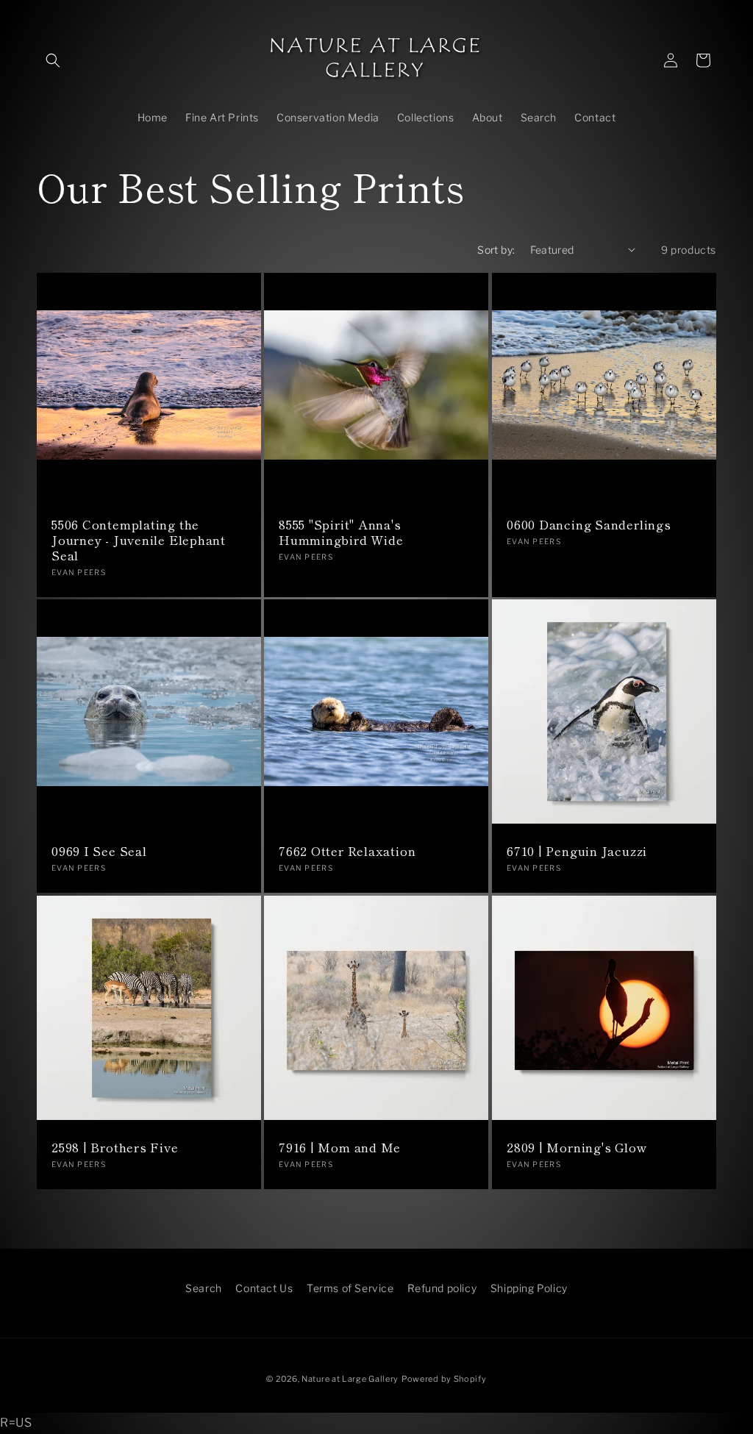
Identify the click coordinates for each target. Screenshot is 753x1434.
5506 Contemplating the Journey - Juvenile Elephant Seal (138, 540)
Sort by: (496, 249)
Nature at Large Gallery (350, 1379)
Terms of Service (350, 1288)
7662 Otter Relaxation (347, 852)
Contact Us (264, 1288)
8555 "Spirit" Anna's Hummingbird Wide (341, 532)
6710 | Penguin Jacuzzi (577, 852)
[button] (53, 60)
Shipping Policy (529, 1288)
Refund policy (442, 1288)
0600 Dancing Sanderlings (589, 524)
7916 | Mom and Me (340, 1148)
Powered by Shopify (444, 1379)
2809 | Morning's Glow (576, 1148)
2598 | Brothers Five (115, 1148)
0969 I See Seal (99, 852)
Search (203, 1288)
